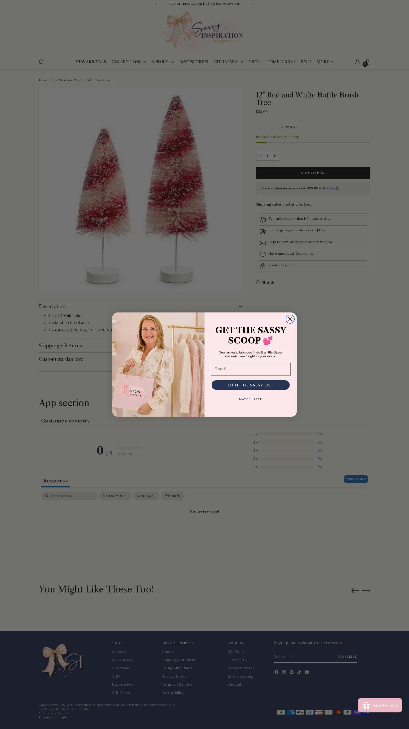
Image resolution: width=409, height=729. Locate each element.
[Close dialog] (290, 319)
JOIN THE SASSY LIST (251, 385)
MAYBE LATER (250, 399)
